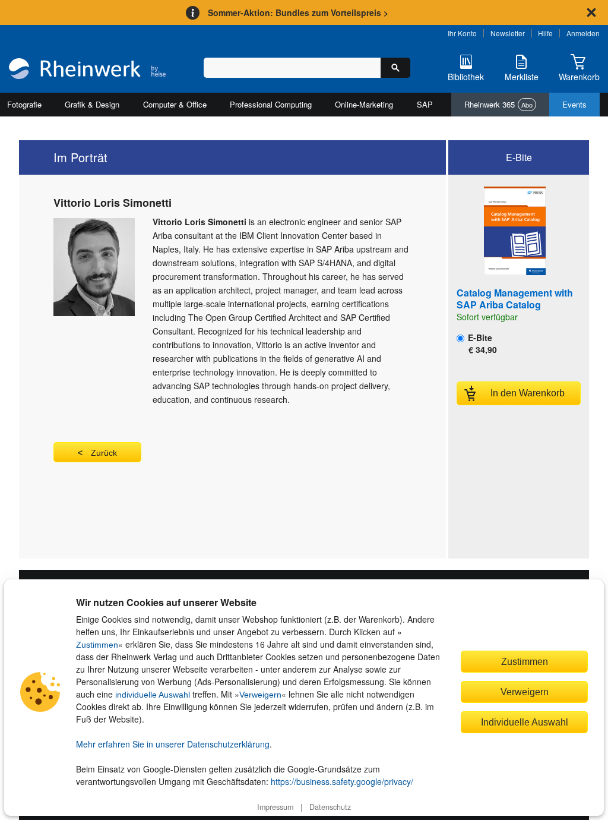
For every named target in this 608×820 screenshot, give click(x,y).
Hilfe (545, 33)
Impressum (275, 807)
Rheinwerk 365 (498, 104)
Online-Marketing (364, 104)
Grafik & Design (92, 104)
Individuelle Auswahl (524, 722)
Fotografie (24, 104)
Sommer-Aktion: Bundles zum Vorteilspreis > (298, 12)
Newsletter (507, 33)
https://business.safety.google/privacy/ (342, 781)
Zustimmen (97, 644)
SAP (425, 104)
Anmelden (583, 33)
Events (574, 104)
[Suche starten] (395, 68)
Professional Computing (271, 104)
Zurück (104, 453)
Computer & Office (175, 104)
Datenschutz (330, 807)
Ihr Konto (462, 33)
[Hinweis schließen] (591, 12)
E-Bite (481, 343)
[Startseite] (87, 70)
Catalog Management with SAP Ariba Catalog (515, 298)
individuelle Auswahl (152, 694)
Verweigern (260, 694)
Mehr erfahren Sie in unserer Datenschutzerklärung (173, 744)
